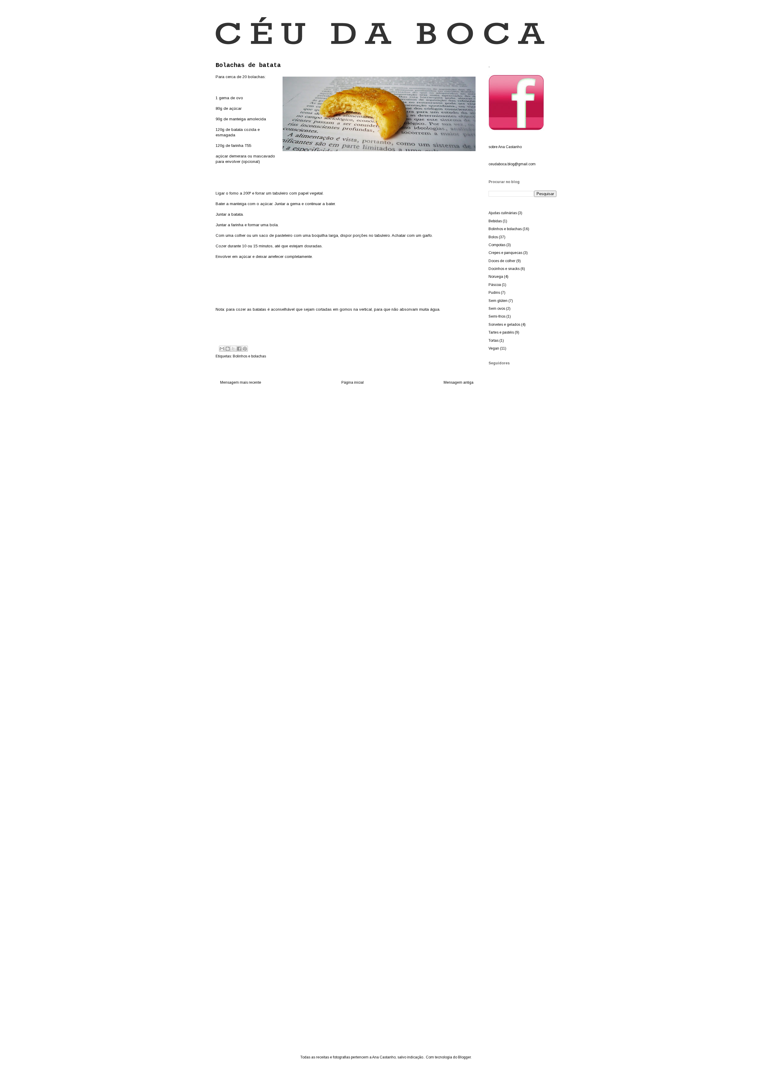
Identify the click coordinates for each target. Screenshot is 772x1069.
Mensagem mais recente (240, 382)
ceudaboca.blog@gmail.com (512, 164)
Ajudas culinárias (503, 213)
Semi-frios (497, 316)
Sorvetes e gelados (504, 324)
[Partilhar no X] (233, 349)
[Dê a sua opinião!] (228, 349)
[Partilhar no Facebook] (239, 349)
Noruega (496, 276)
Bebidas (495, 221)
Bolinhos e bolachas (249, 356)
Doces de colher (502, 261)
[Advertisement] (513, 524)
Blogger (464, 1057)
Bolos (493, 237)
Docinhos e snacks (504, 269)
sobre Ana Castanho (505, 147)
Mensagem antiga (458, 382)
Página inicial (352, 382)
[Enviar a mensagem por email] (222, 349)
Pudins (494, 292)
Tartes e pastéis (501, 332)
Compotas (497, 245)
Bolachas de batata (248, 65)
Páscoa (495, 285)
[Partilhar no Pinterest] (245, 349)
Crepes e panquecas (505, 253)
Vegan (494, 348)
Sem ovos (497, 308)
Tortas (493, 340)
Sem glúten (498, 301)
